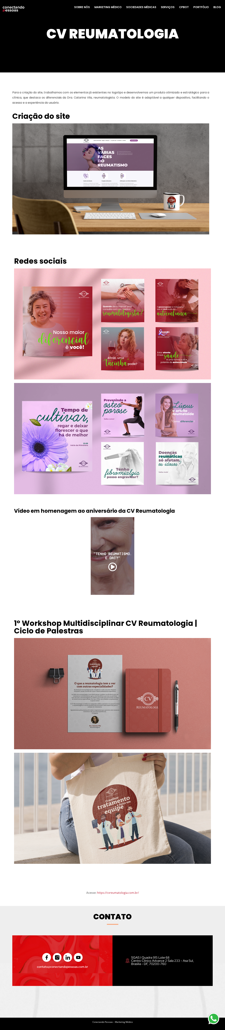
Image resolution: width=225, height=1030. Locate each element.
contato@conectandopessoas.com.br (62, 967)
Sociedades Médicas (141, 7)
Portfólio (201, 7)
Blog (217, 7)
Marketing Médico (108, 7)
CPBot (184, 7)
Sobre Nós (82, 7)
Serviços (168, 7)
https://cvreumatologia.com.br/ (118, 893)
